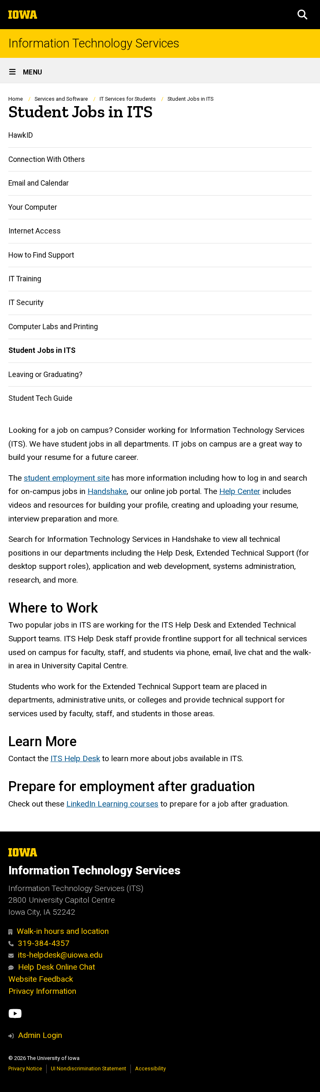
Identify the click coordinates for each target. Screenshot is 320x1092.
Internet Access (34, 231)
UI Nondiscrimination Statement (88, 1068)
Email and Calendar (38, 183)
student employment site (67, 478)
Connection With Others (46, 159)
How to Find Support (41, 255)
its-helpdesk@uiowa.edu (60, 955)
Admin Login (40, 1035)
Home (15, 99)
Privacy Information (42, 991)
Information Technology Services (93, 43)
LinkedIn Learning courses (112, 804)
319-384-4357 (44, 943)
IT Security (25, 302)
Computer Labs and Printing (53, 327)
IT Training (24, 279)
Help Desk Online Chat (56, 967)
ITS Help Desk (75, 758)
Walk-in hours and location (63, 931)
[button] (302, 14)
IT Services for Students (128, 99)
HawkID (20, 135)
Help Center (239, 491)
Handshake (107, 491)
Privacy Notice (25, 1068)
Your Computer (32, 207)
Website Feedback (40, 979)
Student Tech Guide (40, 398)
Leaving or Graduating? (45, 374)
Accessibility (150, 1068)
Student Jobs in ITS (41, 350)
